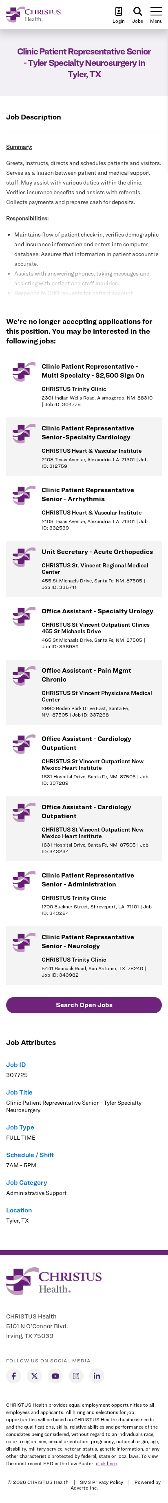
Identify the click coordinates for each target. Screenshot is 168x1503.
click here (106, 1463)
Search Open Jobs (84, 1005)
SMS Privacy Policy (101, 1482)
